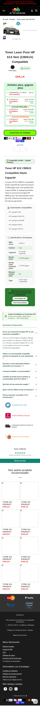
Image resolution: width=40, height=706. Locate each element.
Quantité (20, 145)
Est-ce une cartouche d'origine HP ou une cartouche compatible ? (18, 333)
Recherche (20, 615)
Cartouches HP (20, 298)
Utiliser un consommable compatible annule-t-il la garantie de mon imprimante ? (18, 356)
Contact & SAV (7, 649)
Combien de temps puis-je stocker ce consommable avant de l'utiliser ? (16, 378)
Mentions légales (8, 646)
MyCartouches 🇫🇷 (22, 695)
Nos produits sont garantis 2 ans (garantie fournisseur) (20, 621)
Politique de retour (9, 655)
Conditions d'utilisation (26, 625)
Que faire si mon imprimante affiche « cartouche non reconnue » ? (17, 365)
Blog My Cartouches (20, 635)
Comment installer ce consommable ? (17, 371)
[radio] (20, 93)
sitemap (30, 630)
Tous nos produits (20, 303)
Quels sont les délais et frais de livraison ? (18, 390)
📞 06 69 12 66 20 (12, 625)
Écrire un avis (20, 461)
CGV (4, 652)
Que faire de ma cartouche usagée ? (16, 384)
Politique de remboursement (16, 630)
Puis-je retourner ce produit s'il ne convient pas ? (15, 396)
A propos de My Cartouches (12, 658)
